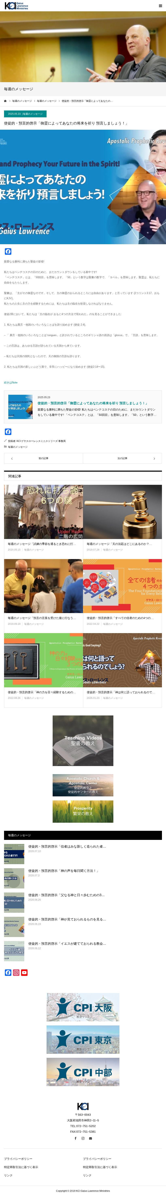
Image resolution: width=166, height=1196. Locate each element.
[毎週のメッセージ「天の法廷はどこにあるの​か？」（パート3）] (122, 512)
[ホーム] (5, 101)
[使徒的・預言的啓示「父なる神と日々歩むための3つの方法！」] (14, 902)
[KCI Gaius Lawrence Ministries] (16, 6)
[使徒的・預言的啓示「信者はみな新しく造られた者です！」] (14, 854)
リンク (8, 1175)
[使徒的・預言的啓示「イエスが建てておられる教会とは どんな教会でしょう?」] (14, 951)
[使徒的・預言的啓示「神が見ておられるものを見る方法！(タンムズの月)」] (14, 927)
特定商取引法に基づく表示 (21, 1167)
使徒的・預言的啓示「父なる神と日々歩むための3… (66, 895)
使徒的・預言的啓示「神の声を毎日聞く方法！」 (64, 870)
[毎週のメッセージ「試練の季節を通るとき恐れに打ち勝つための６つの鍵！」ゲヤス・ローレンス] (43, 512)
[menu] (160, 5)
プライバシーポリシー (18, 1158)
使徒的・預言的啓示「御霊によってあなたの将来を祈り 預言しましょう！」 (93, 403)
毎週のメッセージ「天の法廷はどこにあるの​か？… (119, 543)
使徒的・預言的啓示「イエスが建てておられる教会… (67, 943)
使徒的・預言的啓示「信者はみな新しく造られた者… (67, 846)
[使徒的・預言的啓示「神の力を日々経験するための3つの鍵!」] (43, 660)
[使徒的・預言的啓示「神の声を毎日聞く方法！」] (14, 878)
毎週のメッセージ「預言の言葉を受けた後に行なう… (42, 618)
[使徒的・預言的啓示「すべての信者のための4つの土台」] (122, 586)
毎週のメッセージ (33, 113)
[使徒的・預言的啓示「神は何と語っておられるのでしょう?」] (122, 660)
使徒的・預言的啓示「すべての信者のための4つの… (120, 618)
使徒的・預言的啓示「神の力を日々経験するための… (42, 692)
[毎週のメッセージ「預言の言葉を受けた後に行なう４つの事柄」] (43, 586)
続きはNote (10, 382)
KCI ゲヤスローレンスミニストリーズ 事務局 (41, 441)
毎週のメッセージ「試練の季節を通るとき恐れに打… (42, 543)
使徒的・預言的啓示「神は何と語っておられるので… (121, 692)
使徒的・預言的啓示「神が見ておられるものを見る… (67, 919)
